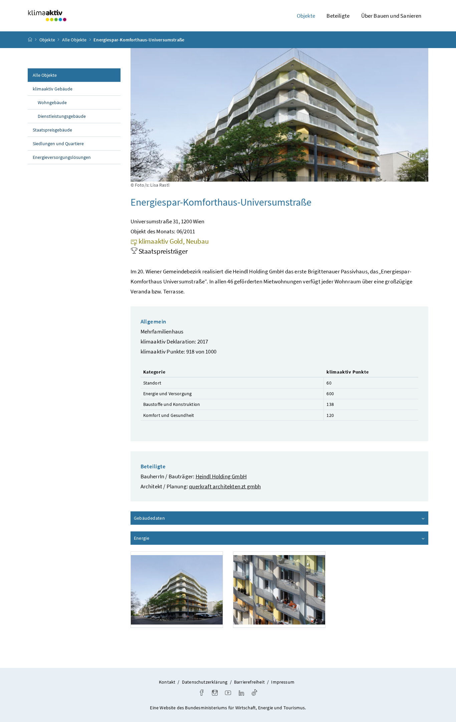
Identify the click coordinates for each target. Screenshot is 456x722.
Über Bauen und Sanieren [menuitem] (391, 15)
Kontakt (167, 682)
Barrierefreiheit (249, 682)
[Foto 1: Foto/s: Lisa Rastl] (177, 590)
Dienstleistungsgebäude (62, 116)
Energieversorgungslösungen (62, 157)
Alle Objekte (74, 40)
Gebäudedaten (168, 518)
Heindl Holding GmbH (221, 476)
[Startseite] (30, 40)
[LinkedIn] (241, 693)
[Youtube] (228, 693)
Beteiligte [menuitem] (338, 15)
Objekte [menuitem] (306, 15)
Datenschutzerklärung (205, 682)
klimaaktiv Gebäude (52, 89)
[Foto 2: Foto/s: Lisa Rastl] (279, 590)
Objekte (47, 40)
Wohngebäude (52, 102)
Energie (160, 538)
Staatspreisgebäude (52, 130)
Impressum (282, 682)
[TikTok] (254, 693)
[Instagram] (214, 693)
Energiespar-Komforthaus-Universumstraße (138, 40)
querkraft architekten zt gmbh (225, 486)
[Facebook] (201, 693)
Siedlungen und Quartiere (58, 144)
